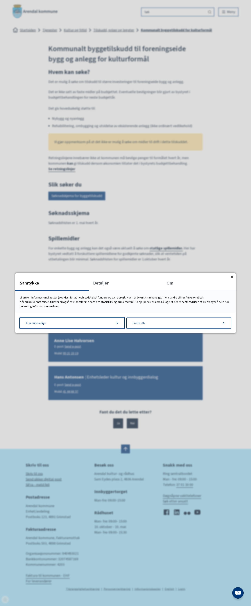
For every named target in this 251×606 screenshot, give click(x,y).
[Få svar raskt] (238, 593)
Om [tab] (170, 283)
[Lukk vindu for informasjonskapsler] (232, 277)
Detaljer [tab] (101, 283)
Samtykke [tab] (29, 283)
